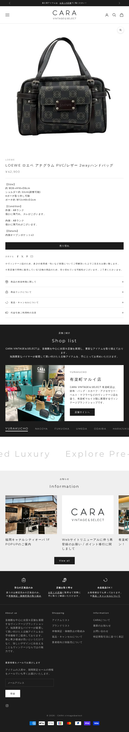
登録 (12, 693)
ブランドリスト (61, 625)
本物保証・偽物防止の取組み (68, 631)
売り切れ (64, 245)
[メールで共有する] (31, 256)
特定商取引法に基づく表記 (108, 636)
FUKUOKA (62, 428)
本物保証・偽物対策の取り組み (25, 596)
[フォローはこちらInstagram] (7, 705)
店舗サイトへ (82, 412)
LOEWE (10, 159)
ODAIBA (100, 428)
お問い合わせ (101, 631)
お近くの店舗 (65, 3)
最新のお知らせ (102, 625)
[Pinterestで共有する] (27, 256)
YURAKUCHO (16, 428)
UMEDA (81, 428)
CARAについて (101, 620)
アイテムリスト (61, 620)
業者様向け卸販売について (67, 642)
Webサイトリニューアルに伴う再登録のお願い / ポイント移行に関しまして (87, 544)
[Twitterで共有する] (22, 256)
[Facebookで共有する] (17, 256)
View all (64, 560)
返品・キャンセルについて (106, 596)
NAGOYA (41, 428)
